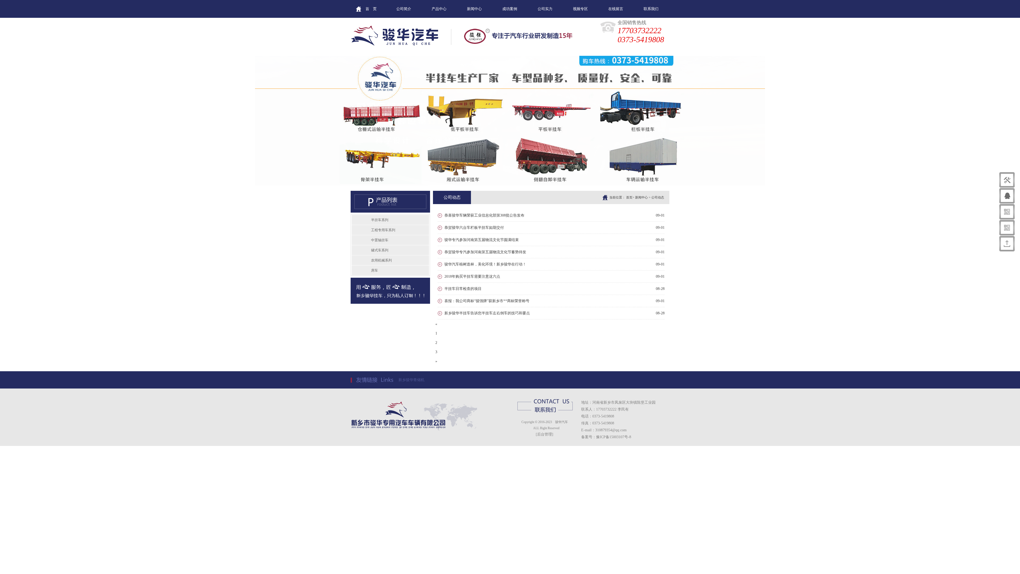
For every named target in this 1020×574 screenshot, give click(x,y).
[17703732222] (447, 37)
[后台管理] (544, 434)
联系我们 (651, 9)
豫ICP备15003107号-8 (613, 437)
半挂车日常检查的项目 (463, 289)
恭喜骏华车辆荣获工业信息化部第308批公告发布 (484, 215)
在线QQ (977, 196)
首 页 (371, 9)
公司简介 (403, 9)
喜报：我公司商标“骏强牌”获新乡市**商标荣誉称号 (486, 301)
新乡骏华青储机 (411, 380)
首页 (629, 197)
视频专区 (580, 9)
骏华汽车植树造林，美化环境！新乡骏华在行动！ (485, 264)
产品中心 (439, 9)
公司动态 (657, 197)
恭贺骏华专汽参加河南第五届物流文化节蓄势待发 (485, 252)
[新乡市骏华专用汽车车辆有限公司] (510, 184)
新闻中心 (474, 9)
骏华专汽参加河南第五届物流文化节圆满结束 (481, 240)
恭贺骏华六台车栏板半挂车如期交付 (474, 228)
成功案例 (509, 9)
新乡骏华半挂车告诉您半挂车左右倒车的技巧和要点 (487, 313)
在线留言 (615, 9)
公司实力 (545, 9)
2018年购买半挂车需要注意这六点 (472, 276)
